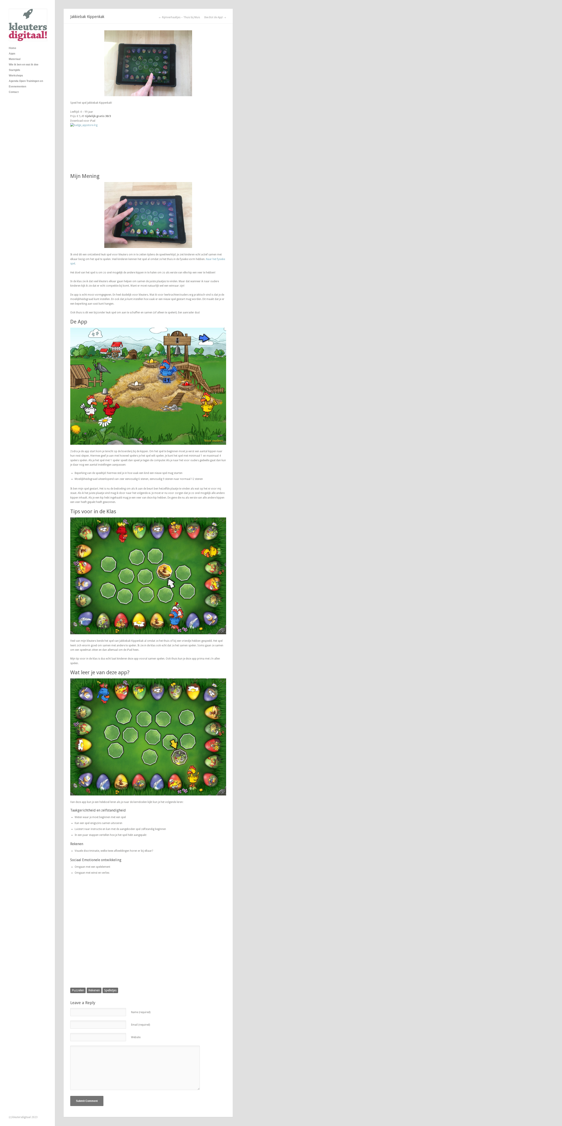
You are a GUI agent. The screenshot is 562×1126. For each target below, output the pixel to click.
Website (135, 1037)
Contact (14, 92)
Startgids (14, 70)
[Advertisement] (148, 936)
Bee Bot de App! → (215, 17)
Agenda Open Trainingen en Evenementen (26, 84)
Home (12, 48)
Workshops (16, 75)
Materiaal (14, 59)
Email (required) (140, 1024)
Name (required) (140, 1012)
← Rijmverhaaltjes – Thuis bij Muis (179, 17)
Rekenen (94, 990)
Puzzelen (78, 990)
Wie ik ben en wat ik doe (23, 64)
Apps (12, 53)
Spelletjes (110, 990)
